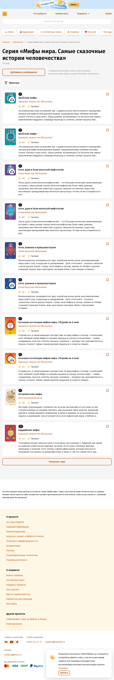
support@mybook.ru (55, 642)
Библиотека (62, 13)
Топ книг (92, 32)
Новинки (74, 32)
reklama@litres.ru (13, 655)
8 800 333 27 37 (34, 642)
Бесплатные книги (52, 32)
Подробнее (63, 668)
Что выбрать (39, 13)
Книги (11, 32)
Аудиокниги (28, 32)
